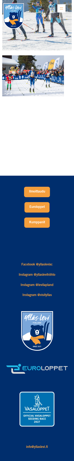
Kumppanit (37, 222)
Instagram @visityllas (37, 295)
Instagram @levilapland (37, 285)
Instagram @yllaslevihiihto (37, 275)
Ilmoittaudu (37, 191)
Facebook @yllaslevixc (37, 264)
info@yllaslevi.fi (37, 447)
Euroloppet (37, 207)
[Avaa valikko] (61, 8)
